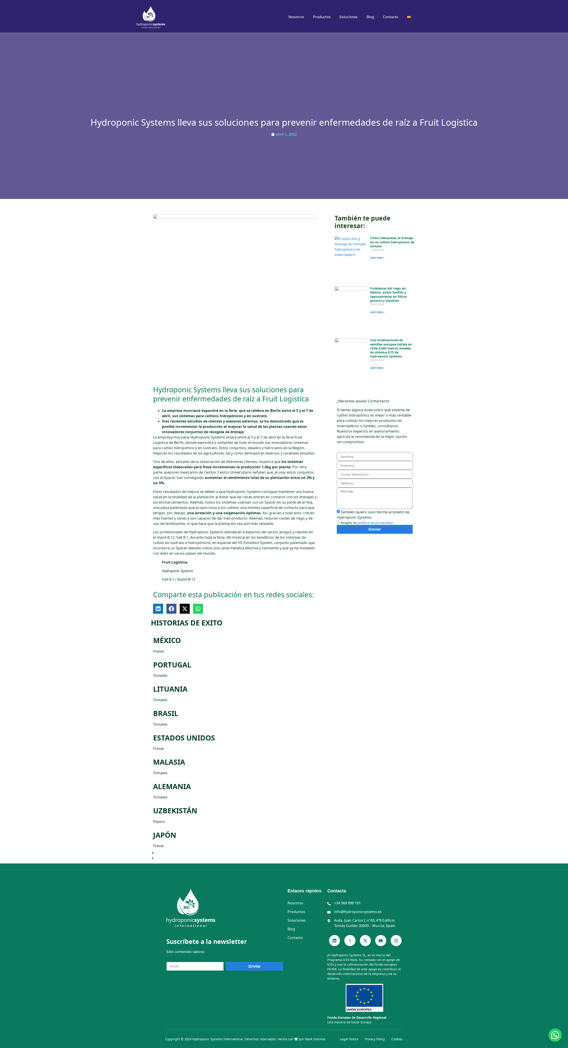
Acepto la (367, 522)
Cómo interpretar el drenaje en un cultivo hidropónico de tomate (392, 242)
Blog (370, 16)
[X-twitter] (365, 940)
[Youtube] (380, 940)
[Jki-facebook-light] (349, 940)
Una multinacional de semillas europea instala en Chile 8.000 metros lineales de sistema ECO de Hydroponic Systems (391, 348)
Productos (322, 16)
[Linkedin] (334, 940)
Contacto (390, 16)
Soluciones (348, 16)
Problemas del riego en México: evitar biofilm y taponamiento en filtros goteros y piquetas (388, 294)
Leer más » (377, 258)
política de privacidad (375, 522)
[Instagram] (396, 940)
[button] (158, 609)
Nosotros (296, 16)
